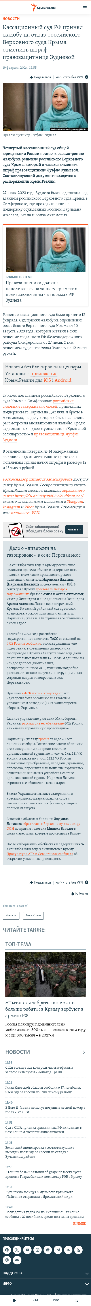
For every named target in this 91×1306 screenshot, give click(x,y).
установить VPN (24, 513)
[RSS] (78, 1250)
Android (63, 380)
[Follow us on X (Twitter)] (17, 1250)
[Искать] (76, 1300)
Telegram (75, 502)
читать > (74, 529)
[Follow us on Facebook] (7, 1250)
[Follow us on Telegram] (58, 1250)
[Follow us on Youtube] (27, 1250)
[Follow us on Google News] (48, 1250)
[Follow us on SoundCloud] (68, 1250)
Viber (29, 507)
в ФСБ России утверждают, (42, 693)
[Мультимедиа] (14, 1300)
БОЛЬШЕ (79, 1223)
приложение (43, 374)
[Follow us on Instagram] (37, 1250)
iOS (47, 380)
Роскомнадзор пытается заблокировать (37, 480)
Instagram (11, 507)
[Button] (40, 77)
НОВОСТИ (17, 1052)
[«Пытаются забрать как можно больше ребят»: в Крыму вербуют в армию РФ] (45, 974)
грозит (43, 739)
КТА (35, 1300)
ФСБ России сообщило (24, 644)
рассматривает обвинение (43, 723)
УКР (56, 1300)
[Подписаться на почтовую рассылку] (17, 1260)
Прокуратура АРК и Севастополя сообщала (40, 854)
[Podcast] (7, 1260)
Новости (11, 19)
